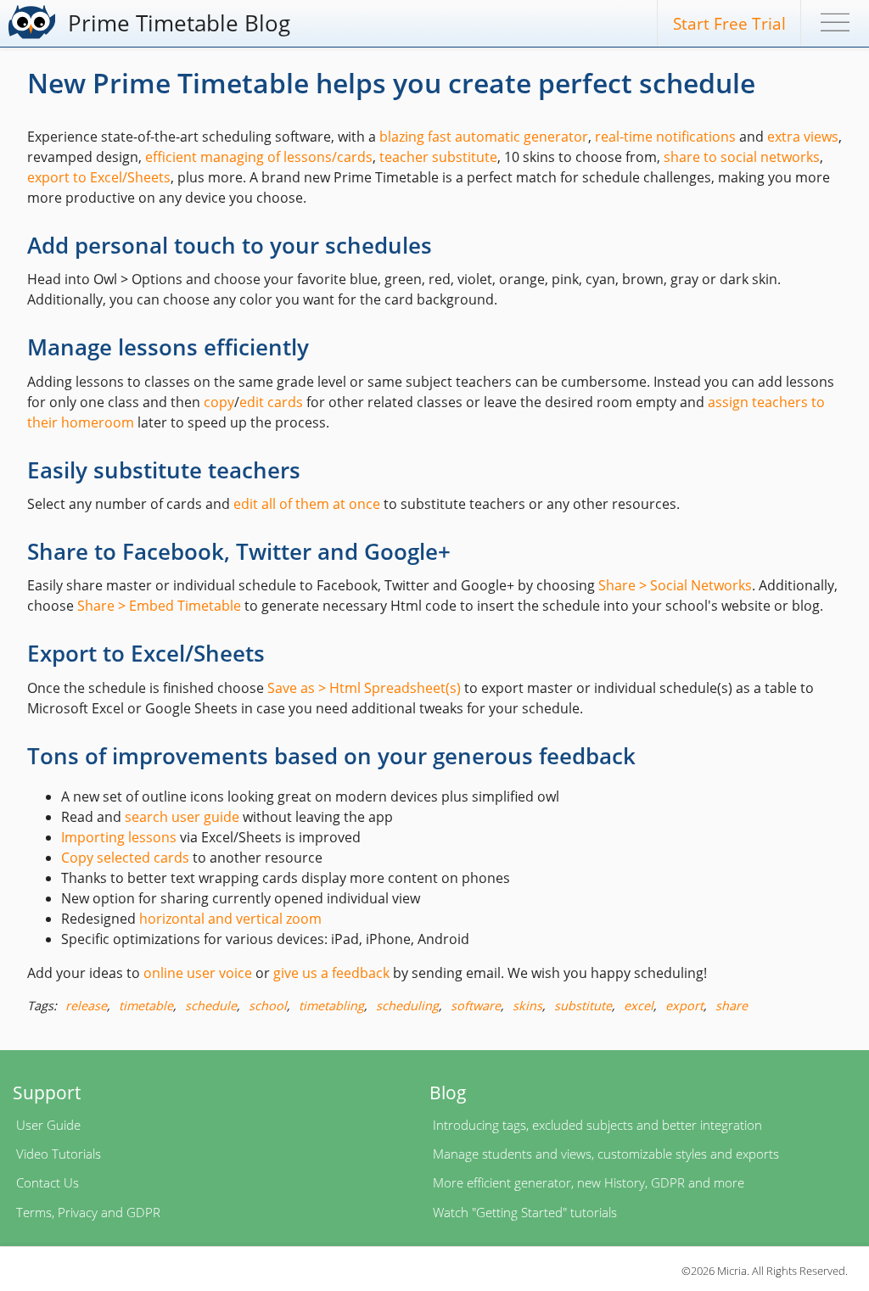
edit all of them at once (306, 504)
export (684, 1006)
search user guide (182, 817)
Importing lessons (119, 837)
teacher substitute (438, 157)
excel (638, 1006)
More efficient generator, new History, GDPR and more (588, 1182)
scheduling (407, 1006)
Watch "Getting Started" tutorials (525, 1212)
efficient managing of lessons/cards (259, 157)
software (476, 1006)
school (268, 1006)
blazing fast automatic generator (483, 136)
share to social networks (742, 157)
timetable (146, 1006)
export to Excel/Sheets (99, 177)
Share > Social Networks (675, 585)
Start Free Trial (729, 23)
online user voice (197, 973)
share (731, 1006)
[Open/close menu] (835, 25)
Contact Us (47, 1182)
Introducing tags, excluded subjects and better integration (597, 1124)
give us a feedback (331, 973)
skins (527, 1006)
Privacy (78, 1212)
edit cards (271, 402)
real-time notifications (665, 136)
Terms (34, 1212)
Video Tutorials (58, 1153)
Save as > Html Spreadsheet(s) (364, 688)
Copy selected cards (125, 857)
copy (219, 402)
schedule (211, 1006)
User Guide (48, 1124)
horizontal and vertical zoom (230, 918)
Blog (448, 1092)
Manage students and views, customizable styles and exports (606, 1153)
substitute (583, 1006)
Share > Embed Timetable (159, 605)
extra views (802, 136)
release (86, 1006)
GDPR (143, 1212)
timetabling (331, 1006)
